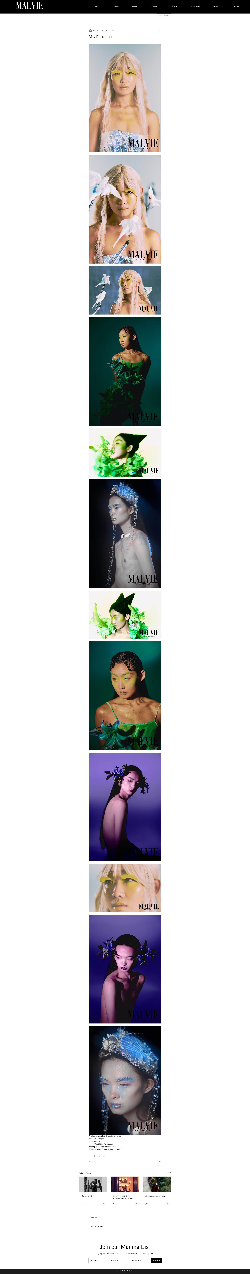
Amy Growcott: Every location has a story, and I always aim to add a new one (124, 1197)
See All (169, 1173)
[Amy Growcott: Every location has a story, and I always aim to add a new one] (125, 1184)
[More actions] (160, 31)
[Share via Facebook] (90, 1156)
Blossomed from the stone (155, 1196)
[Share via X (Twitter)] (95, 1156)
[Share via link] (104, 1156)
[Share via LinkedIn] (99, 1156)
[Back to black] (93, 1184)
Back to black (87, 1196)
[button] (152, 15)
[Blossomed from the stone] (157, 1184)
